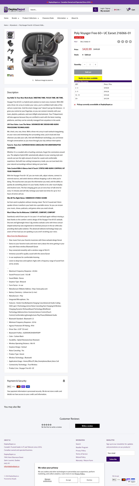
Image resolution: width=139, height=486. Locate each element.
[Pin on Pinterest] (122, 41)
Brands (14, 18)
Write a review (87, 426)
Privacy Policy (81, 450)
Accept (68, 480)
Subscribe (113, 459)
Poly (75, 42)
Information (61, 18)
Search (78, 444)
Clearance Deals (48, 18)
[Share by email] (130, 41)
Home (6, 18)
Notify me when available (88, 78)
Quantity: (77, 64)
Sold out (88, 72)
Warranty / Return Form (84, 460)
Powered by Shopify (10, 479)
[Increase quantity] (95, 64)
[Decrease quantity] (85, 64)
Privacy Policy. (80, 473)
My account (105, 10)
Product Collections (30, 18)
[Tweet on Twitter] (126, 41)
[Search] (95, 9)
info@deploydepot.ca (11, 466)
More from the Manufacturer (17, 236)
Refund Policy (81, 457)
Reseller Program (82, 447)
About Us (75, 18)
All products (13, 25)
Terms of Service (82, 454)
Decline (89, 480)
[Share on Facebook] (118, 41)
